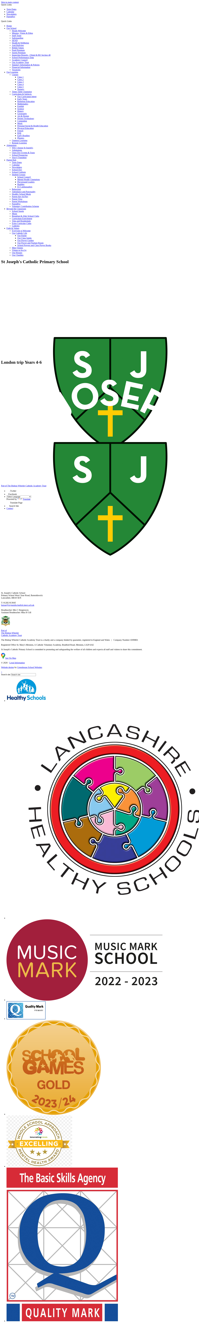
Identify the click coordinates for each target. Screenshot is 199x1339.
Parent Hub (11, 160)
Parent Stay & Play (20, 196)
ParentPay (10, 16)
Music (20, 123)
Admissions (11, 145)
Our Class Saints (24, 238)
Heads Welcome (19, 31)
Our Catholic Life (19, 233)
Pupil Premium (18, 50)
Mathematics (22, 104)
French (20, 131)
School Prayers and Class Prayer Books (34, 245)
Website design (7, 667)
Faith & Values (12, 228)
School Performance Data (23, 57)
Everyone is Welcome (21, 231)
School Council (24, 177)
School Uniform (19, 172)
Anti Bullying (18, 45)
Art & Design (23, 116)
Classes (15, 74)
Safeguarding (17, 38)
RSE (19, 133)
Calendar (10, 12)
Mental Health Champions (28, 179)
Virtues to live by (19, 250)
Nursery (20, 89)
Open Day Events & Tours (23, 153)
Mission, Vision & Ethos (22, 33)
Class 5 (20, 87)
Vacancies (16, 70)
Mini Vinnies (17, 248)
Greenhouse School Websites (29, 667)
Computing (22, 121)
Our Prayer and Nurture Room (30, 243)
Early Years (22, 99)
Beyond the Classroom (16, 209)
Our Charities (17, 255)
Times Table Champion (22, 92)
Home (9, 26)
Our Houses (17, 253)
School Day (17, 170)
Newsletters (11, 14)
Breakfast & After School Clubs (25, 216)
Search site (5, 674)
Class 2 (20, 79)
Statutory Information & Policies (26, 65)
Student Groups (18, 174)
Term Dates (11, 9)
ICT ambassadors (24, 187)
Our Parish (22, 235)
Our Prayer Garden (25, 240)
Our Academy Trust (20, 62)
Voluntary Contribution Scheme (25, 206)
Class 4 (20, 84)
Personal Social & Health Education (32, 126)
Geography (22, 113)
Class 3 (20, 82)
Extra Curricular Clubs (21, 223)
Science (20, 109)
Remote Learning (19, 143)
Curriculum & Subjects (22, 94)
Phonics (20, 138)
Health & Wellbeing (20, 43)
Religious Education (26, 101)
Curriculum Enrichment (22, 218)
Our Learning (12, 72)
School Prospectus (20, 155)
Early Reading (23, 135)
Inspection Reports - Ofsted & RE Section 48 (31, 55)
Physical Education (25, 128)
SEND (15, 40)
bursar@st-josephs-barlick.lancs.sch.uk (17, 605)
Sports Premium (19, 52)
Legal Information (17, 663)
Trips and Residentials (21, 221)
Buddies (20, 184)
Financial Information (21, 67)
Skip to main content (10, 2)
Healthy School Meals (21, 194)
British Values (18, 48)
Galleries (15, 226)
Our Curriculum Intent (26, 96)
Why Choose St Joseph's (22, 148)
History (20, 111)
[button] (12, 21)
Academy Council (19, 60)
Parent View (17, 199)
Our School (11, 28)
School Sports (18, 211)
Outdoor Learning (19, 140)
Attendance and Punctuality (23, 192)
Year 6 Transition (19, 157)
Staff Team (16, 35)
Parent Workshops (19, 201)
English (20, 106)
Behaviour (16, 189)
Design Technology (25, 118)
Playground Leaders (26, 182)
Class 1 (20, 77)
